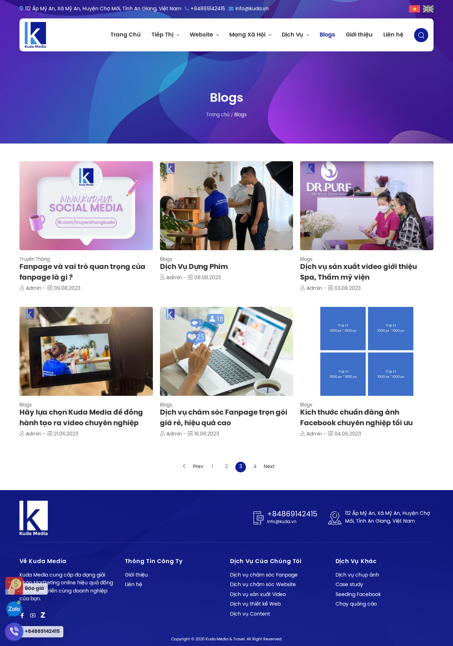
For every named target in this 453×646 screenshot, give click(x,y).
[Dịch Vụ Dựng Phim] (226, 205)
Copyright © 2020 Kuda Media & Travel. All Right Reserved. (226, 639)
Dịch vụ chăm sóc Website (263, 585)
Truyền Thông (34, 259)
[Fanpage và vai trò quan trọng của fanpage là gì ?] (86, 205)
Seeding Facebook (358, 594)
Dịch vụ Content (250, 614)
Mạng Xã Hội (247, 35)
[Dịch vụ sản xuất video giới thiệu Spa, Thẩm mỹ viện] (367, 205)
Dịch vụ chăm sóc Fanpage (264, 575)
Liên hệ (393, 35)
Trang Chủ (125, 35)
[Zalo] (43, 615)
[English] (428, 8)
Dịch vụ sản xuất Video (258, 594)
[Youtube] (32, 615)
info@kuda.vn (252, 9)
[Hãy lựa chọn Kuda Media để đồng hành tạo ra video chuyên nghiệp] (86, 351)
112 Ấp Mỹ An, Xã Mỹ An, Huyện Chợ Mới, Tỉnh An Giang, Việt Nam (103, 9)
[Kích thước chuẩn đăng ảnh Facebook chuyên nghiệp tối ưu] (367, 351)
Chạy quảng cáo (356, 604)
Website (201, 35)
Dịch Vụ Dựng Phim (194, 267)
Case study (349, 585)
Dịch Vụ (292, 35)
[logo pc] (35, 35)
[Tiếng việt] (414, 8)
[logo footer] (33, 518)
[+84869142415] (13, 609)
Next (269, 467)
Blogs (327, 35)
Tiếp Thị (162, 35)
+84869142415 (207, 9)
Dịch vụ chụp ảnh (357, 575)
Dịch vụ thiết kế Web (255, 604)
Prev (198, 467)
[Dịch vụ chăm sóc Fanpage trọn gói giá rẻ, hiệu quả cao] (226, 351)
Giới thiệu (359, 35)
